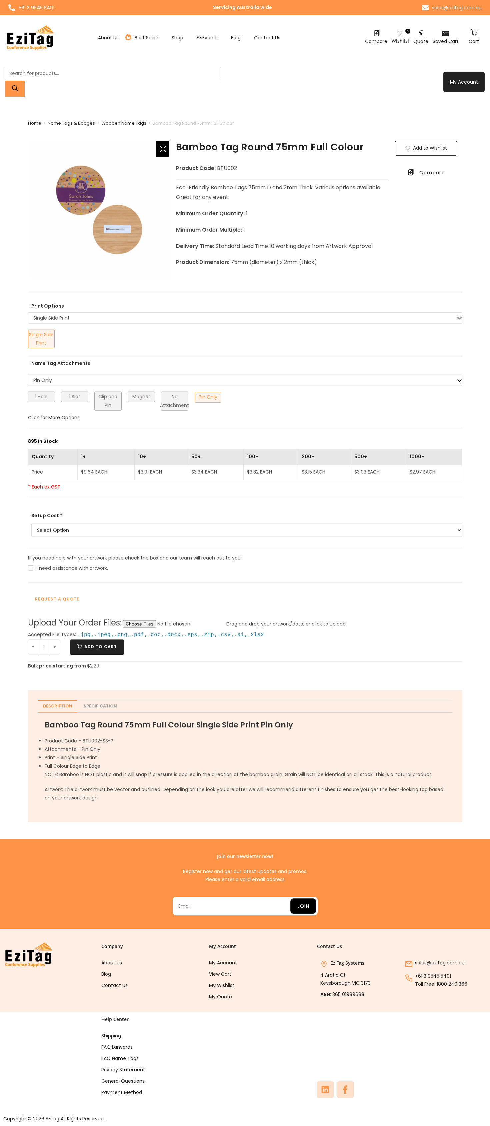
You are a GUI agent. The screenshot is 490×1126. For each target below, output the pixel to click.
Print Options (47, 306)
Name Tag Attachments (60, 363)
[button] (426, 148)
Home (34, 123)
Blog (236, 37)
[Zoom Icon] (163, 149)
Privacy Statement (123, 1069)
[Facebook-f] (345, 1089)
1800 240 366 (452, 984)
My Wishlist (221, 985)
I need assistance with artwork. (72, 568)
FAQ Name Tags (120, 1058)
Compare (376, 41)
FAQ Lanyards (117, 1047)
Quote (420, 41)
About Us (108, 37)
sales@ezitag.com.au (440, 962)
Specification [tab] (100, 706)
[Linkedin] (325, 1089)
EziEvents (207, 37)
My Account (464, 82)
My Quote (220, 996)
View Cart (220, 974)
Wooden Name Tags (123, 123)
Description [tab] (57, 706)
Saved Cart (446, 41)
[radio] (41, 339)
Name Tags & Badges (71, 123)
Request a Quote (57, 599)
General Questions (123, 1081)
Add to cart (100, 646)
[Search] (15, 88)
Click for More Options (54, 417)
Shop (177, 37)
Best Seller (146, 37)
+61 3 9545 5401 (433, 976)
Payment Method (121, 1092)
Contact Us (267, 37)
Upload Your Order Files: (75, 622)
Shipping (111, 1035)
